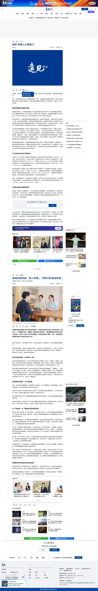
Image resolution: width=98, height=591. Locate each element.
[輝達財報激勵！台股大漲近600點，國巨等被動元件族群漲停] (16, 514)
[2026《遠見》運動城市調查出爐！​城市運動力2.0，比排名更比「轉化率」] (42, 522)
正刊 (73, 296)
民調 (57, 13)
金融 (33, 13)
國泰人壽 (15, 505)
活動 (80, 13)
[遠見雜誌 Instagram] (31, 557)
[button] (61, 242)
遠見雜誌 (61, 568)
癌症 (21, 505)
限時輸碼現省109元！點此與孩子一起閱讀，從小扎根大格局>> (52, 18)
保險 (30, 505)
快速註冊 (54, 550)
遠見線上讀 (68, 13)
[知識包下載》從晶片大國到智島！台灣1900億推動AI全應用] (5, 584)
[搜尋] (95, 9)
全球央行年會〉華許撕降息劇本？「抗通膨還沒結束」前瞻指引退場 (29, 530)
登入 (24, 95)
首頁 (13, 41)
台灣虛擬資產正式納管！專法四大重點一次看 (75, 321)
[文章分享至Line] (13, 90)
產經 (46, 13)
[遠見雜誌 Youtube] (37, 557)
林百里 (13, 47)
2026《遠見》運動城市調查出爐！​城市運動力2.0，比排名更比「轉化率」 (55, 522)
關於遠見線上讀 (14, 572)
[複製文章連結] (20, 90)
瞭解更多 (92, 3)
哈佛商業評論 (69, 568)
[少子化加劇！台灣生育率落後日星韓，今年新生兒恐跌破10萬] (42, 514)
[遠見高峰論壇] (7, 3)
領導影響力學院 (67, 570)
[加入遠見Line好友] (19, 557)
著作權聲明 (62, 580)
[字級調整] (26, 90)
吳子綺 (13, 283)
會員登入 (43, 550)
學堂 (75, 13)
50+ (60, 570)
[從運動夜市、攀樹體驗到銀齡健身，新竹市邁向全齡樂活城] (16, 522)
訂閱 (85, 9)
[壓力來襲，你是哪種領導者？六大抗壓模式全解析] (42, 530)
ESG (62, 13)
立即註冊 (78, 557)
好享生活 (37, 577)
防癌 (34, 505)
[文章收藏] (23, 90)
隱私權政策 (69, 580)
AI (37, 13)
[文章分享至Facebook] (17, 90)
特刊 (78, 296)
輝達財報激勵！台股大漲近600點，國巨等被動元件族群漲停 (29, 514)
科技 (41, 13)
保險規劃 (22, 275)
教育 (51, 13)
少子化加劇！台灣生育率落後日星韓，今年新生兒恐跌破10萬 (55, 514)
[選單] (3, 9)
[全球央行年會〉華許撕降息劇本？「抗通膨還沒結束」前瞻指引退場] (16, 530)
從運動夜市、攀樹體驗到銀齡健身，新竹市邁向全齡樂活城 (29, 522)
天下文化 (77, 568)
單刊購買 (80, 325)
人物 (21, 41)
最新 (17, 13)
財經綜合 (70, 318)
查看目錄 (71, 325)
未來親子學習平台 (85, 568)
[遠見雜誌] (49, 9)
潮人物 (14, 264)
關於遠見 (4, 572)
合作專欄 (46, 577)
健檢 (25, 505)
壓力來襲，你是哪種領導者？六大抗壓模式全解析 (55, 530)
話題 (22, 13)
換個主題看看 (76, 271)
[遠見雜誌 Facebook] (25, 557)
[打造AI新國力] (76, 305)
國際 (28, 13)
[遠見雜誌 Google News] (43, 557)
